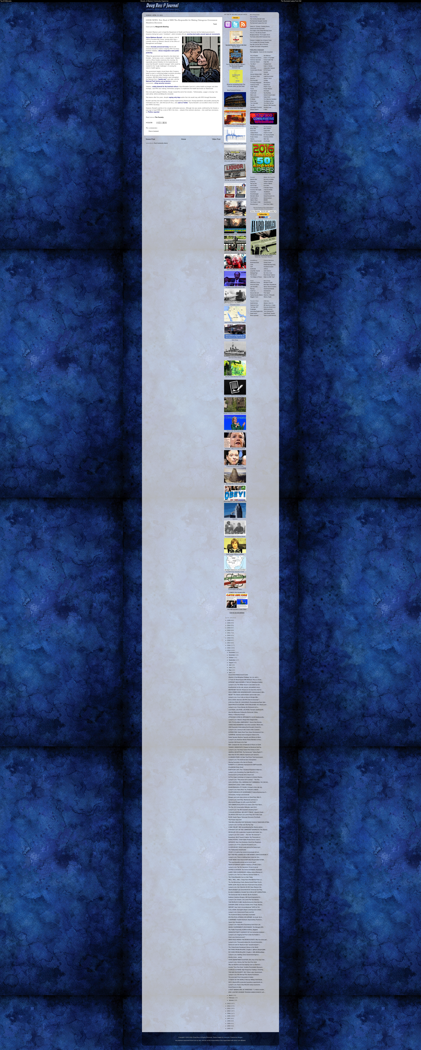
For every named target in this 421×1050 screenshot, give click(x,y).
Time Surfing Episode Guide (257, 19)
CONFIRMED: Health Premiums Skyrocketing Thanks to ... (245, 919)
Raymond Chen (254, 305)
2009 (229, 1013)
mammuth (227, 1037)
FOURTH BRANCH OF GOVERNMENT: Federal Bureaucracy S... (247, 792)
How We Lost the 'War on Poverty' (259, 44)
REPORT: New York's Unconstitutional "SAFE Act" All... (244, 907)
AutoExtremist (254, 303)
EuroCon (252, 78)
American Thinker (255, 61)
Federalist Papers (268, 187)
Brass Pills (253, 128)
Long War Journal (255, 270)
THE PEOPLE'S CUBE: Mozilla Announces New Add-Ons (245, 902)
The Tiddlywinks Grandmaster (237, 849)
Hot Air (252, 88)
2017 (229, 643)
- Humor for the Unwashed (261, 52)
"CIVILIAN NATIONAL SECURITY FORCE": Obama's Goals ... (246, 812)
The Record (253, 275)
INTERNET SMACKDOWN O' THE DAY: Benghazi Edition (245, 682)
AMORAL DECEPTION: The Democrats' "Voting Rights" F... (245, 752)
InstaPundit (253, 93)
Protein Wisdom (268, 88)
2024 (229, 625)
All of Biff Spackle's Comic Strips (236, 609)
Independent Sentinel (269, 68)
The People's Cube (255, 202)
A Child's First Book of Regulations (259, 46)
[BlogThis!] (159, 123)
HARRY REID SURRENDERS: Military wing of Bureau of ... (245, 872)
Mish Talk (266, 139)
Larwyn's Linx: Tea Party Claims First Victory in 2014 (243, 749)
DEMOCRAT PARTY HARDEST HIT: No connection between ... (247, 932)
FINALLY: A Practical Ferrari (236, 714)
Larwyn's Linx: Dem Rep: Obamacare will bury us (243, 799)
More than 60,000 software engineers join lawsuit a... (244, 754)
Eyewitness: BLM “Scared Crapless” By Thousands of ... (244, 837)
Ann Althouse (267, 55)
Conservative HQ (268, 59)
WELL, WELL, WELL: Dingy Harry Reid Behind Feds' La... (245, 879)
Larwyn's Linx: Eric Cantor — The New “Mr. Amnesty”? (244, 834)
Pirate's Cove (267, 86)
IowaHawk (253, 191)
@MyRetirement (268, 309)
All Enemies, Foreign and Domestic (238, 794)
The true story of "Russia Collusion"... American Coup (236, 66)
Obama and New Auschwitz (257, 28)
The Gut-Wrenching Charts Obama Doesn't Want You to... (245, 882)
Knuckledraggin (254, 194)
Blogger (240, 1037)
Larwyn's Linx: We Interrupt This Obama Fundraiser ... (244, 974)
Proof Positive (254, 198)
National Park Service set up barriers (158, 81)
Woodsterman (254, 204)
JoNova (266, 268)
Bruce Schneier (254, 315)
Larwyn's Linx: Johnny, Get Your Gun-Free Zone (242, 962)
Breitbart (252, 66)
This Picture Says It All (235, 819)
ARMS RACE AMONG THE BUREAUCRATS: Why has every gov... (248, 939)
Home (183, 139)
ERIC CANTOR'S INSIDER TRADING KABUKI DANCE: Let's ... (247, 992)
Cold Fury (253, 290)
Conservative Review (256, 70)
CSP (251, 266)
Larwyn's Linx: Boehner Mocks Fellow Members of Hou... (245, 739)
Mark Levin (253, 95)
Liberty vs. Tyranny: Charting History (260, 26)
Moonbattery (267, 82)
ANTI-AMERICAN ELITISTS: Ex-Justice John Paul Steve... (245, 804)
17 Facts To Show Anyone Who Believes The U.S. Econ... (245, 679)
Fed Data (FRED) (268, 137)
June (230, 667)
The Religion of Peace (256, 277)
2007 (229, 1018)
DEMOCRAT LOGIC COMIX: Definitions (240, 784)
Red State (266, 90)
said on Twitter (183, 103)
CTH (251, 72)
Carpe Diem (267, 130)
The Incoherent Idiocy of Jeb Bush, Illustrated (241, 914)
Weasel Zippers (254, 109)
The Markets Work (269, 101)
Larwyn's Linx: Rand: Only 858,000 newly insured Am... (244, 984)
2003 (229, 1028)
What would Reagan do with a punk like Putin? (242, 802)
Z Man (265, 109)
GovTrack (253, 130)
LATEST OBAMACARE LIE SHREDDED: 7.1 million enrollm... (246, 989)
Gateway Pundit (254, 84)
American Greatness (255, 57)
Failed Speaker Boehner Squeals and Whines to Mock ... (245, 737)
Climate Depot (267, 262)
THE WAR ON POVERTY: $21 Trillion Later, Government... (245, 972)
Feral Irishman (254, 187)
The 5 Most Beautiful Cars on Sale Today (240, 877)
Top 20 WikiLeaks (6, 1)
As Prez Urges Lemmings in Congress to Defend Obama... (245, 777)
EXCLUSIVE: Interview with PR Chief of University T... (244, 699)
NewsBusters (267, 202)
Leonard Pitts (267, 194)
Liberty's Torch (268, 78)
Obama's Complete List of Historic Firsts (260, 40)
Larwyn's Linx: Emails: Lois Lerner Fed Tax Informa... (244, 899)
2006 (229, 1021)
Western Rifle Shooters (270, 105)
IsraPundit (253, 268)
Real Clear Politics (268, 204)
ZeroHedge (267, 141)
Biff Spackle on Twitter (269, 305)
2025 (229, 623)
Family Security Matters (256, 295)
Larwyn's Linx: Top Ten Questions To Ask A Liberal (243, 867)
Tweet (215, 24)
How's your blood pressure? (236, 937)
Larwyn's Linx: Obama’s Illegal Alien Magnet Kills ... (243, 719)
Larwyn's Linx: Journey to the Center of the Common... (244, 729)
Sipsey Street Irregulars (270, 286)
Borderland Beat (254, 262)
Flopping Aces (267, 64)
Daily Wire (266, 61)
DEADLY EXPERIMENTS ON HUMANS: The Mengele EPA (245, 927)
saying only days (174, 97)
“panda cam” (162, 79)
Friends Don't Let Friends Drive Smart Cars (241, 774)
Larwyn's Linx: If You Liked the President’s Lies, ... (243, 844)
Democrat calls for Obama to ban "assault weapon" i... (244, 944)
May (230, 670)
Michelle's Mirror (254, 196)
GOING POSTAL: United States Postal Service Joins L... (244, 839)
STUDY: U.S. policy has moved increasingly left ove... (244, 852)
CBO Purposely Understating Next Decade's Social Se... (245, 727)
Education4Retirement (269, 307)
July (230, 665)
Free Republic (254, 80)
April (230, 672)
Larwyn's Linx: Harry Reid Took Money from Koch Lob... (244, 924)
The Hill (252, 105)
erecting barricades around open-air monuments (203, 34)
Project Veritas (254, 137)
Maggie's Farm (254, 297)
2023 (229, 628)
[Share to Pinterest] (166, 123)
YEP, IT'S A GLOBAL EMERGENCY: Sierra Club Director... (245, 722)
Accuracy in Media (269, 179)
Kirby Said (266, 74)
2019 (229, 638)
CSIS (251, 264)
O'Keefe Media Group (256, 134)
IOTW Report (267, 70)
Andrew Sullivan (268, 183)
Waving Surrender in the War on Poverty (240, 762)
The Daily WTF (254, 307)
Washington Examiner (256, 107)
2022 (229, 630)
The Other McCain (269, 103)
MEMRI (266, 200)
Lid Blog (266, 80)
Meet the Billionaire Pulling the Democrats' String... (243, 712)
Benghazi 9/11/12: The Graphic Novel (260, 34)
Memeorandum (268, 198)
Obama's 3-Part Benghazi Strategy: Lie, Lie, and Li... (243, 677)
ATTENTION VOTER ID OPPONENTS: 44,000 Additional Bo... (246, 717)
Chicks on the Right (269, 57)
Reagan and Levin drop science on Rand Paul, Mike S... (245, 797)
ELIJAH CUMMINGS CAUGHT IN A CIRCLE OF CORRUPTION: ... (247, 892)
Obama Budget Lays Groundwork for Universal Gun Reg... (245, 889)
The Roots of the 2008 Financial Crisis (260, 37)
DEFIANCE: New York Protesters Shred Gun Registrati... (245, 842)
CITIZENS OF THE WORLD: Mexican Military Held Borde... (245, 979)
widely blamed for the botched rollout (165, 86)
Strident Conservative (269, 95)
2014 (229, 650)
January (231, 1000)
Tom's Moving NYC (269, 311)
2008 (229, 1016)
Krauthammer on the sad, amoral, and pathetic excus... (244, 687)
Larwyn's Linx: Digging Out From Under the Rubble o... (244, 934)
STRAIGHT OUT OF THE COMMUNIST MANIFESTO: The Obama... (248, 829)
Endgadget (253, 309)
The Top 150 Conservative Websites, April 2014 (242, 807)
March (231, 995)
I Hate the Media (268, 189)
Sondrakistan (267, 290)
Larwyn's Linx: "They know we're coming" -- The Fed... (244, 779)
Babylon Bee (253, 179)
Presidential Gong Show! (235, 767)
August (231, 662)
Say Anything (267, 93)
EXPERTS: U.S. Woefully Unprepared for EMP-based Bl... (245, 764)
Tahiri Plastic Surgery (269, 313)
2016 (229, 645)
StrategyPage (254, 273)
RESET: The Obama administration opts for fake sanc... (244, 694)
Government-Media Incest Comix (238, 674)
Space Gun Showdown (235, 922)
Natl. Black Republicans (270, 284)
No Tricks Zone (268, 273)
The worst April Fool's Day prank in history (240, 977)
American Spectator (255, 59)
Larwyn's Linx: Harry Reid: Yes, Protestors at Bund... (243, 789)
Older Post (216, 139)
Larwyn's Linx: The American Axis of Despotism (242, 759)
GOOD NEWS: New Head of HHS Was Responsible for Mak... (246, 859)
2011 (229, 1008)
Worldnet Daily (267, 107)
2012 (229, 1006)
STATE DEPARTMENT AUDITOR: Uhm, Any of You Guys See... (246, 959)
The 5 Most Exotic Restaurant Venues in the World (243, 947)
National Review (254, 97)
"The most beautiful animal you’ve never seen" (242, 862)
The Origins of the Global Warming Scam (261, 30)
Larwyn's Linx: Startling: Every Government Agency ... (244, 954)
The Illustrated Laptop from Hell (258, 23)
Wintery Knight (267, 297)
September (232, 660)
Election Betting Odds (256, 74)
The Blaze (253, 64)
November (232, 655)
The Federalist (254, 103)
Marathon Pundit (268, 282)
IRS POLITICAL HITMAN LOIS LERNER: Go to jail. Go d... (245, 917)
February (232, 997)
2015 (229, 648)
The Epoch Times (255, 76)
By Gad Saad (236, 45)
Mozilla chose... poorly (235, 957)
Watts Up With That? (269, 277)
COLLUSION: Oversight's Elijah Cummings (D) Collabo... (245, 909)
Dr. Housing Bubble (269, 134)
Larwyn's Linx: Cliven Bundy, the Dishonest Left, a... (243, 707)
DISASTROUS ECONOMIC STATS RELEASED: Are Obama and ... (248, 704)
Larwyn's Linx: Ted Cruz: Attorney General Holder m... (244, 874)
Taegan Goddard (268, 181)
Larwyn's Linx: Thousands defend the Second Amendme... (245, 942)
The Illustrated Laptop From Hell (291, 1)
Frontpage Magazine (255, 82)
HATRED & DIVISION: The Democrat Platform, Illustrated (245, 869)
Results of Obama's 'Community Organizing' (154, 1)
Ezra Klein (266, 185)
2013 (229, 1003)
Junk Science (267, 270)
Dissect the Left (254, 293)
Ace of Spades (254, 55)
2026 (229, 620)
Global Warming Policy (270, 264)
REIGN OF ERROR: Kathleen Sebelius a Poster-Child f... (245, 864)
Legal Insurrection (268, 76)
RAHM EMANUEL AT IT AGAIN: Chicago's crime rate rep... (245, 787)
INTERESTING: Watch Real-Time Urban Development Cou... (246, 732)
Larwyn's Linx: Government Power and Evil (241, 912)
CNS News (253, 68)
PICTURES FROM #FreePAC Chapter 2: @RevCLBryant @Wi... (247, 949)
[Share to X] (162, 123)
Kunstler (266, 72)
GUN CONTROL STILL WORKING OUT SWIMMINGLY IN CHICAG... (248, 782)
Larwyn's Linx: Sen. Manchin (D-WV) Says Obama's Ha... (245, 887)
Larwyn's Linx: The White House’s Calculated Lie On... (244, 684)
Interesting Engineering (256, 311)
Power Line (253, 101)
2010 (229, 1011)
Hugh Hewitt (253, 90)
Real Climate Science (269, 275)
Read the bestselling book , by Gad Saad (236, 85)
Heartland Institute (268, 266)
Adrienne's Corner (255, 282)
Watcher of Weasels (269, 295)
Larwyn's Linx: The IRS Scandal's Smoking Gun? (242, 809)
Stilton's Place (254, 200)
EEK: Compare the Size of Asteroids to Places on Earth (244, 744)
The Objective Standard (270, 99)
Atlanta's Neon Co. (269, 303)
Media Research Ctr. (269, 196)
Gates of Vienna (268, 66)
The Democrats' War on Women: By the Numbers (243, 894)
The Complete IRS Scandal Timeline (259, 42)
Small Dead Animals (269, 288)
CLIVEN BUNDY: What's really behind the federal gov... (244, 847)
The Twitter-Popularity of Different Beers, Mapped (243, 929)
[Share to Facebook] (164, 123)
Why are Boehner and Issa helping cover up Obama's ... (244, 964)
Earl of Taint (253, 185)
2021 (229, 633)
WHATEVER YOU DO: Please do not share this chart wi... (245, 689)
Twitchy (252, 139)
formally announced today (160, 47)
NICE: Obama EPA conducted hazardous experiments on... (245, 982)
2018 (229, 640)
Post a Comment (154, 131)
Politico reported (153, 112)
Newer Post (150, 139)
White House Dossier (256, 141)
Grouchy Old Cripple (255, 189)
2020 (229, 635)
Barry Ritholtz (267, 128)
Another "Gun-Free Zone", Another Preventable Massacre (245, 967)
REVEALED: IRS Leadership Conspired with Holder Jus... (245, 832)
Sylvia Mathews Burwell (154, 37)
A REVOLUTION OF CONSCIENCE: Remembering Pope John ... (247, 702)
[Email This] (157, 123)
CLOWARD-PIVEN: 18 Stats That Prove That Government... (246, 757)
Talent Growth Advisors (270, 315)
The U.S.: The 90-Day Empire (258, 32)
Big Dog (252, 288)
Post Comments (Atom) (161, 143)
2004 (229, 1026)
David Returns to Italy (234, 987)
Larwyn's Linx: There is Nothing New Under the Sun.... (244, 857)
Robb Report (253, 313)
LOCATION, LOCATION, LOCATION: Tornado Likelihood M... (246, 709)
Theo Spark (267, 293)
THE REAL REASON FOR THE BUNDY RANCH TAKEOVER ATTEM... (249, 822)
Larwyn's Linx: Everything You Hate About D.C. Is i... (243, 772)
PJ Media (252, 99)
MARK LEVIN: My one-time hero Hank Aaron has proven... (245, 884)
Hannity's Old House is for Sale (237, 742)
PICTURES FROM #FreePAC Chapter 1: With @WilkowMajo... (246, 952)
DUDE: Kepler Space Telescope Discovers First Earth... (244, 817)
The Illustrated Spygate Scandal (258, 21)
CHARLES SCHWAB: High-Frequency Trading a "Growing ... (246, 969)
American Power (254, 284)
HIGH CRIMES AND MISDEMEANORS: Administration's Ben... (246, 692)
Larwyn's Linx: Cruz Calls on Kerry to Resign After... (243, 697)
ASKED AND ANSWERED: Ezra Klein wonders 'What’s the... (246, 724)
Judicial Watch (254, 132)
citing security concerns (162, 83)
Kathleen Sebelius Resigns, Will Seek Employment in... (244, 897)
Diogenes (252, 181)
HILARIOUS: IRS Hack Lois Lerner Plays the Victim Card (245, 814)
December (232, 652)
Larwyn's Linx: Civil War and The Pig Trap (240, 824)
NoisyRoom (267, 84)
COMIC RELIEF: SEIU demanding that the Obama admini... (245, 827)
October (231, 657)
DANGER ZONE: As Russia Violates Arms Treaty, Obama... (245, 904)
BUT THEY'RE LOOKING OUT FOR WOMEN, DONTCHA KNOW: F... (248, 854)
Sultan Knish (267, 97)
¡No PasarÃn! (254, 286)
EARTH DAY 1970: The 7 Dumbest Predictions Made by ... (245, 769)
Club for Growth (268, 132)
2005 (229, 1023)
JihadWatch (267, 191)
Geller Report (253, 86)
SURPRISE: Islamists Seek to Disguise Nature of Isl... (244, 734)
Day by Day (253, 183)
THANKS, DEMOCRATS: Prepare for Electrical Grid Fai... (245, 747)
